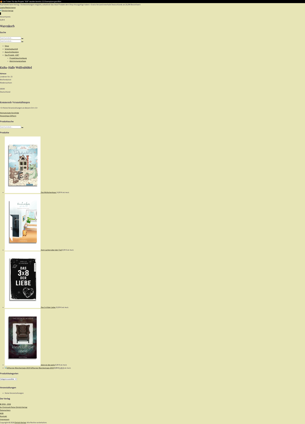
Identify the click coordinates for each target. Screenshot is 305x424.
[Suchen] (22, 38)
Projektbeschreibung (18, 58)
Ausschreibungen (12, 52)
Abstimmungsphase (18, 61)
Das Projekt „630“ (12, 55)
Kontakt (3, 416)
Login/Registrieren (8, 7)
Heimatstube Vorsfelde (9, 113)
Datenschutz (5, 410)
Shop (7, 46)
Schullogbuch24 (11, 49)
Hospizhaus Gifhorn (8, 116)
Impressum (4, 419)
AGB (1, 413)
